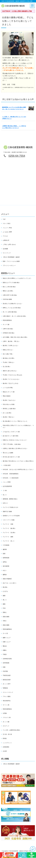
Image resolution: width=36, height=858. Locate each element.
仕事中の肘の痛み (8, 328)
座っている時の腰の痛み (10, 312)
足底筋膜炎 (6, 747)
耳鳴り (5, 621)
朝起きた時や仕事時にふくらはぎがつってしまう (17, 278)
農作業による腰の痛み (9, 408)
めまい (5, 570)
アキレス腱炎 (7, 696)
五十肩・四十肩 (7, 734)
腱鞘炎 (5, 574)
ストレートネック (8, 692)
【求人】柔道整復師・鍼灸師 (11, 257)
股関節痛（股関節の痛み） (10, 499)
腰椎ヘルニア (7, 637)
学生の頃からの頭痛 (8, 404)
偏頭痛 (5, 549)
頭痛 (4, 667)
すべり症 (5, 633)
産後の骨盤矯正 (7, 578)
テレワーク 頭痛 (8, 524)
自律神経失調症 (7, 658)
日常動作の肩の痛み (8, 333)
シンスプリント (7, 742)
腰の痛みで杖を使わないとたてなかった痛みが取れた (18, 461)
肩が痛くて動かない (8, 417)
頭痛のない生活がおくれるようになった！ (15, 440)
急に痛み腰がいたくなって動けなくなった (15, 421)
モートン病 (6, 705)
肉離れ (5, 650)
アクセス (5, 236)
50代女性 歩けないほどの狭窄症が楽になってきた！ (18, 469)
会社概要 (5, 248)
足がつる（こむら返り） (10, 583)
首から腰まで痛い (8, 354)
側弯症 (5, 562)
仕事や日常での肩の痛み (10, 295)
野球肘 (5, 738)
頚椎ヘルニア (7, 642)
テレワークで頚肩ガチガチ (10, 507)
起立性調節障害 (7, 486)
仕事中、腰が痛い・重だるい (11, 341)
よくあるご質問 (7, 232)
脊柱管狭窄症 (7, 700)
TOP (4, 219)
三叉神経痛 (6, 545)
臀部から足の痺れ (8, 291)
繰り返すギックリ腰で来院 (10, 436)
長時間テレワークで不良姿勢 (11, 515)
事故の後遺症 (7, 396)
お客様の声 (6, 240)
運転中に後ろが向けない (10, 371)
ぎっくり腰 (6, 721)
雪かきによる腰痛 (8, 452)
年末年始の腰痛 (7, 299)
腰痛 (4, 595)
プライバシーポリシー (9, 265)
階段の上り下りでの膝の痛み (11, 282)
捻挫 (4, 553)
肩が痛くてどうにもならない (11, 379)
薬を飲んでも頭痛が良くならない (12, 303)
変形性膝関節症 (7, 629)
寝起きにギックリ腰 (8, 392)
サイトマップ (7, 253)
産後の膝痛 (6, 616)
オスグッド (6, 726)
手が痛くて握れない (8, 362)
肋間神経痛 (6, 557)
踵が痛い (5, 587)
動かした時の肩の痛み (9, 286)
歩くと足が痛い (7, 413)
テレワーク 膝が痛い (9, 528)
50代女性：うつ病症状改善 (10, 478)
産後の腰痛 (6, 625)
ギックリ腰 (6, 324)
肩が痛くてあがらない (9, 400)
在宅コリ (5, 503)
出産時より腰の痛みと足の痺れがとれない (15, 448)
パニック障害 (7, 482)
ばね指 (5, 751)
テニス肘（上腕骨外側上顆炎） (12, 730)
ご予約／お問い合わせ (9, 244)
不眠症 (5, 654)
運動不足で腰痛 (7, 511)
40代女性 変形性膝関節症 (10, 473)
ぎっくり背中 (7, 684)
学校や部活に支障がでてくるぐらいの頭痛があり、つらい (18, 426)
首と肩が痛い (7, 366)
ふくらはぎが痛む (8, 387)
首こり (5, 494)
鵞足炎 (5, 646)
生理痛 (5, 713)
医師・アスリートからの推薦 (11, 261)
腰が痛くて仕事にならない (10, 345)
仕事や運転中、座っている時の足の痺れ (14, 316)
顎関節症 (5, 688)
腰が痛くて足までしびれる (10, 383)
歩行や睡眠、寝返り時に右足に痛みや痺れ (15, 337)
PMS (4, 608)
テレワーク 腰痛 (8, 536)
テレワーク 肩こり (8, 541)
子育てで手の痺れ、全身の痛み (12, 444)
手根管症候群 (7, 675)
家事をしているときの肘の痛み (12, 307)
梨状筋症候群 (7, 679)
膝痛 (4, 604)
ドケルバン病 (7, 717)
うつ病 (5, 490)
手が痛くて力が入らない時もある (12, 375)
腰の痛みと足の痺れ (8, 358)
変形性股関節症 (7, 320)
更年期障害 (6, 566)
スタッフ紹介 (7, 223)
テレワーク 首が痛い (9, 532)
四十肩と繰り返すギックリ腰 (11, 457)
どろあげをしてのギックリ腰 (11, 431)
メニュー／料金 (7, 227)
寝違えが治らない (8, 349)
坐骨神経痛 (6, 663)
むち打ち (5, 591)
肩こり (5, 599)
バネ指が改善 (7, 465)
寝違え (5, 612)
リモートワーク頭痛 (8, 520)
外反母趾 (5, 671)
